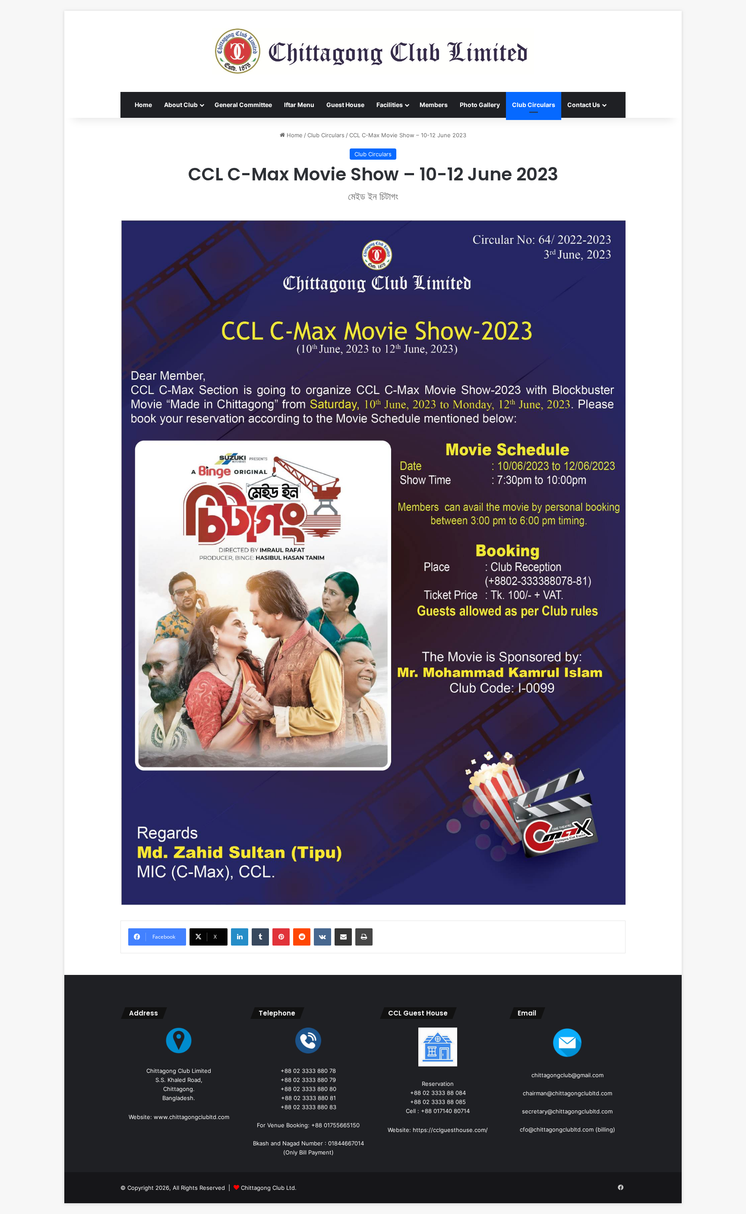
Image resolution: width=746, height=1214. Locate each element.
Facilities (389, 104)
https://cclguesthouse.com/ (450, 1129)
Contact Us (583, 104)
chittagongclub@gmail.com (567, 1075)
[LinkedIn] (239, 937)
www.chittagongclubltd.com (191, 1116)
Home (143, 104)
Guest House (345, 104)
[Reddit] (301, 937)
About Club (181, 104)
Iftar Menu (299, 104)
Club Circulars (533, 104)
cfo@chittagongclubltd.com (557, 1129)
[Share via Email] (343, 937)
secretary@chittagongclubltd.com (567, 1111)
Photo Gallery (480, 104)
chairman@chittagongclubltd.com (567, 1093)
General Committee (243, 104)
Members (434, 104)
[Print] (364, 937)
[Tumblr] (260, 937)
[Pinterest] (281, 937)
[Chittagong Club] (373, 51)
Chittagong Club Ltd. (269, 1187)
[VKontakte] (322, 937)
